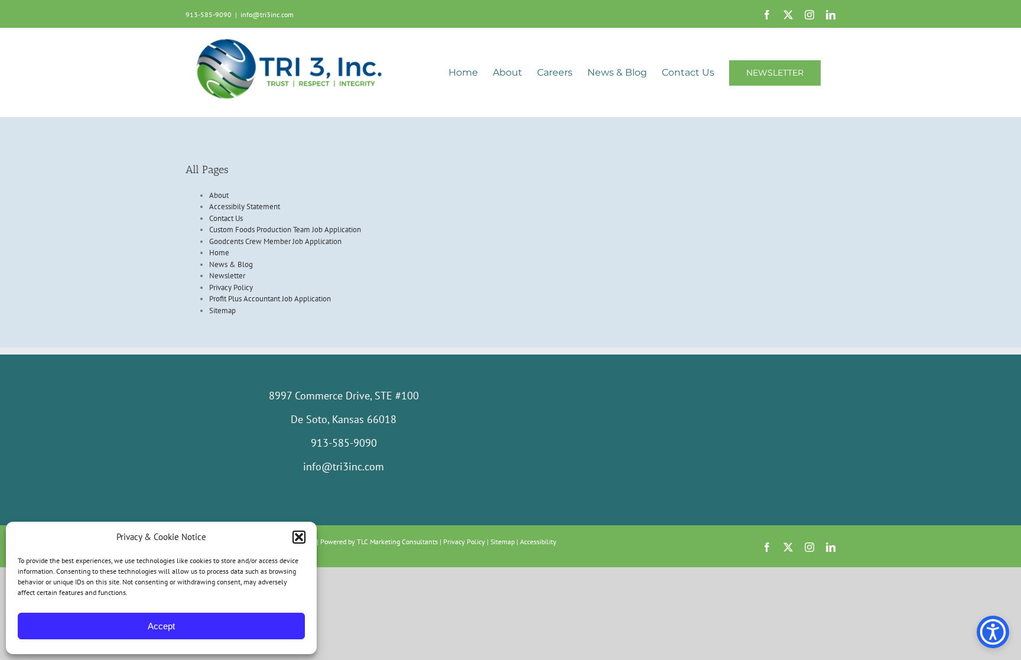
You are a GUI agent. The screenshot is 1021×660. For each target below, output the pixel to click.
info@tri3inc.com (267, 14)
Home (219, 253)
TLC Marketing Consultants (397, 541)
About (219, 195)
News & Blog (231, 264)
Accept (161, 626)
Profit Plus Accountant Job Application (270, 299)
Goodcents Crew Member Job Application (275, 241)
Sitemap (222, 310)
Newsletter (227, 276)
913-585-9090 (209, 14)
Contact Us (226, 218)
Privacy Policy (231, 287)
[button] (299, 537)
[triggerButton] (993, 632)
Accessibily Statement (244, 206)
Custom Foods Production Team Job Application (285, 230)
